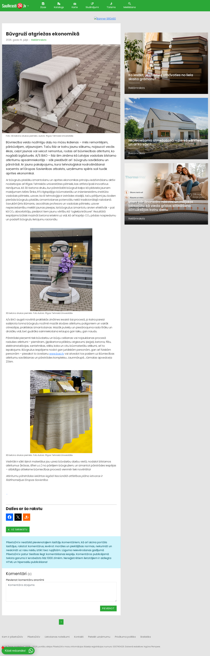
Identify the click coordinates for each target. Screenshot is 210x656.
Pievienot (108, 608)
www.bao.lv (56, 354)
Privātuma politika (125, 636)
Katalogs (59, 7)
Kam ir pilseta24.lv (12, 636)
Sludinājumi (92, 7)
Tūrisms (111, 7)
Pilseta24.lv (34, 636)
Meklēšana (130, 7)
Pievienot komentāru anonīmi (25, 580)
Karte (75, 7)
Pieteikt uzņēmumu (99, 636)
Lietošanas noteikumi (57, 636)
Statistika (145, 636)
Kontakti (79, 636)
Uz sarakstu (19, 529)
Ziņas (43, 7)
